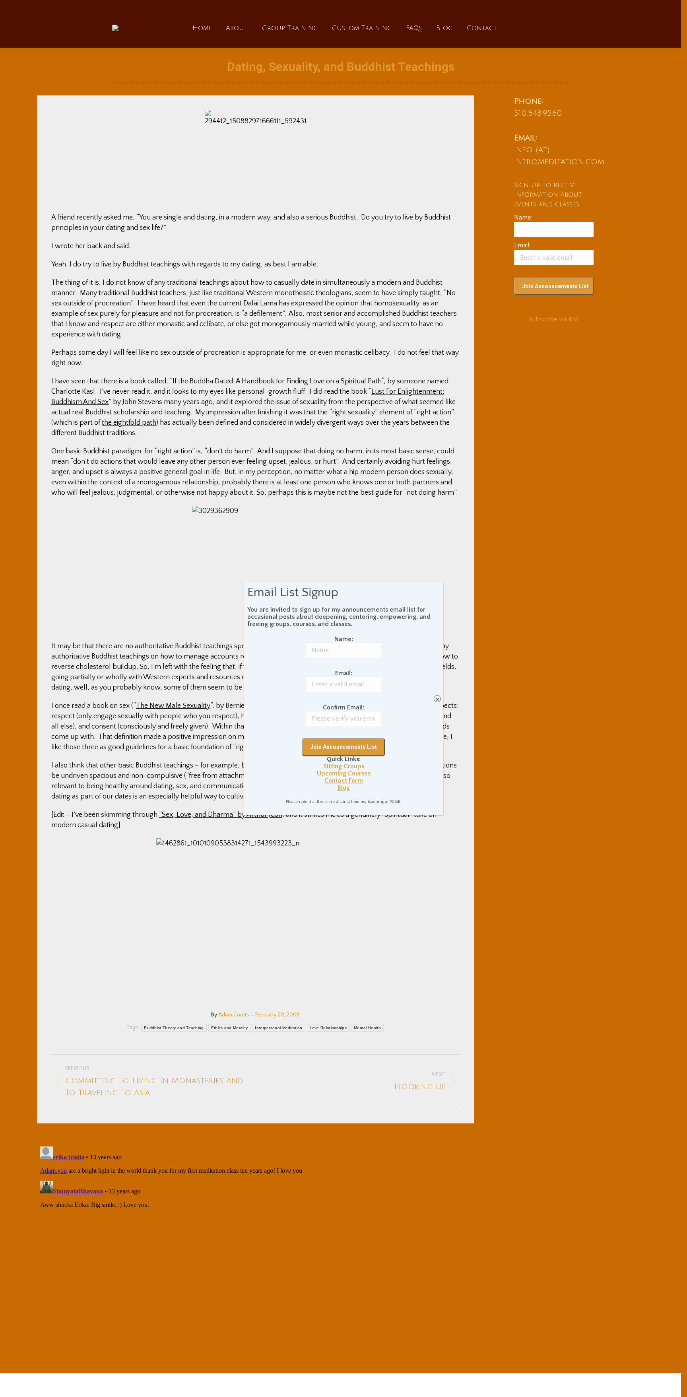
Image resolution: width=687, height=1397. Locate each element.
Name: (343, 639)
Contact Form (343, 780)
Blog (344, 787)
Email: (343, 673)
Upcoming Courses (344, 773)
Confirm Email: (343, 707)
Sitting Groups (343, 766)
